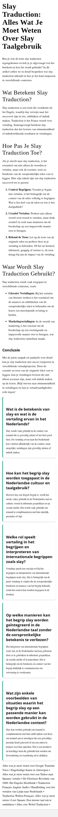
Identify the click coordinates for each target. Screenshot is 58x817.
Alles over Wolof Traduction (32, 804)
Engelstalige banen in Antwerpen (29, 770)
